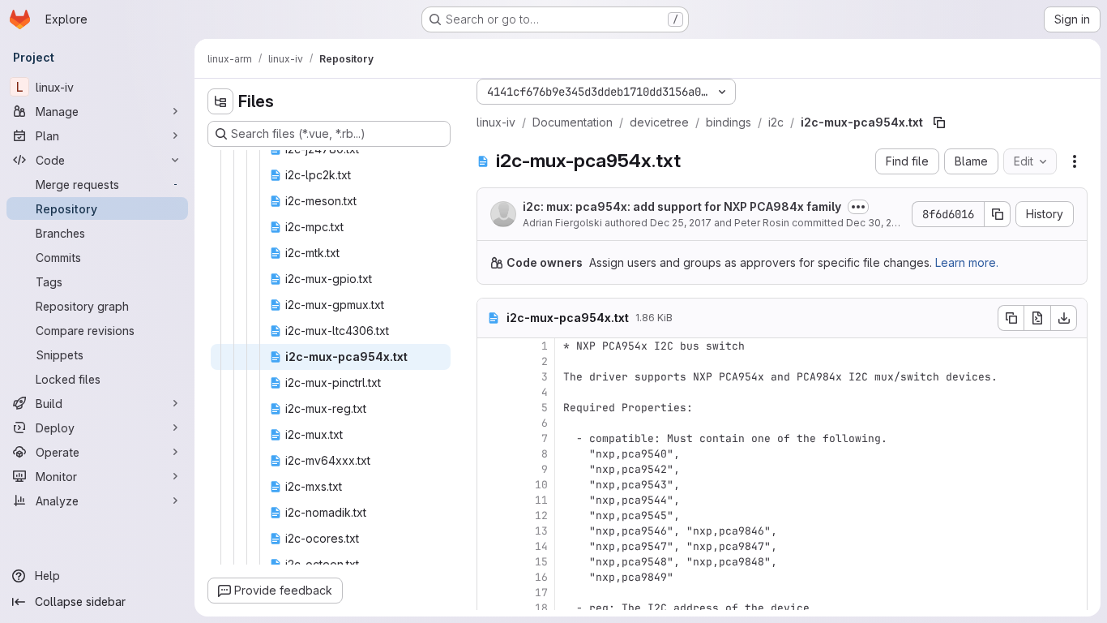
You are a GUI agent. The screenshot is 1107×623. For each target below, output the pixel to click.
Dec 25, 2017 (681, 223)
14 (541, 546)
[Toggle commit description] (858, 207)
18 (541, 608)
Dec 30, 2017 (877, 223)
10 (541, 485)
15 (541, 562)
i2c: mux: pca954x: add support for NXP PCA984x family (682, 206)
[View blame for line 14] (491, 546)
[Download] (1064, 318)
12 (541, 515)
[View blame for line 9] (491, 469)
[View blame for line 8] (491, 454)
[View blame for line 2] (491, 361)
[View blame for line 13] (491, 531)
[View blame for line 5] (491, 407)
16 (541, 577)
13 (541, 531)
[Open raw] (1037, 318)
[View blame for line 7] (491, 438)
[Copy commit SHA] (998, 214)
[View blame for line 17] (491, 592)
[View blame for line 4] (491, 392)
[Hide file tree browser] (220, 101)
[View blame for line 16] (491, 577)
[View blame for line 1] (491, 346)
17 (541, 592)
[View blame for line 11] (491, 500)
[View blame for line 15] (491, 561)
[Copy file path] (939, 122)
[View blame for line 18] (491, 608)
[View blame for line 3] (491, 377)
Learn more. (966, 262)
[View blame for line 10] (491, 484)
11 (541, 500)
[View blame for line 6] (491, 423)
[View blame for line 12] (491, 515)
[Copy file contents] (1011, 318)
